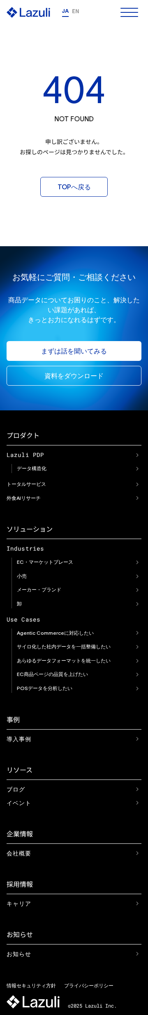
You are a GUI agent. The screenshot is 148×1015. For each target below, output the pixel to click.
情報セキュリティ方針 (31, 985)
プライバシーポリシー (88, 985)
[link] (137, 455)
